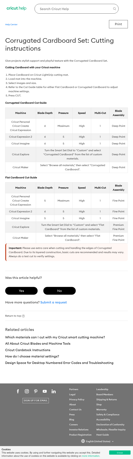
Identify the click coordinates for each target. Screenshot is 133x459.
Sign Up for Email (36, 400)
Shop (99, 404)
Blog (71, 419)
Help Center (11, 24)
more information (90, 455)
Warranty (101, 409)
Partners (73, 389)
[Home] (17, 8)
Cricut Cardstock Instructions (27, 350)
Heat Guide (102, 434)
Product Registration (80, 434)
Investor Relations (78, 429)
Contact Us (75, 409)
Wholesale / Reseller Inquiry (111, 429)
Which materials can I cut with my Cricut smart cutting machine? (55, 337)
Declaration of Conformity (110, 424)
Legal (72, 394)
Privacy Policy (76, 399)
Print (118, 24)
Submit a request (53, 302)
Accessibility (103, 419)
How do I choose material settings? (32, 356)
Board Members (104, 394)
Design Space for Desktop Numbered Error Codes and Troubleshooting (59, 363)
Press (72, 414)
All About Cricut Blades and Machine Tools (37, 343)
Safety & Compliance (107, 414)
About (72, 404)
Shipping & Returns (106, 399)
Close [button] (120, 452)
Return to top (13, 315)
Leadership (102, 389)
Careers (73, 424)
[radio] (21, 291)
